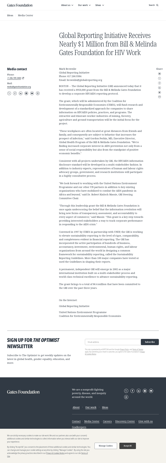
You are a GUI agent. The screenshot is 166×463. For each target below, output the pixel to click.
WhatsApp (159, 92)
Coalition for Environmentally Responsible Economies (90, 315)
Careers (107, 421)
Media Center (25, 15)
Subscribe (150, 341)
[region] (83, 446)
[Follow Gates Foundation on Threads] (38, 93)
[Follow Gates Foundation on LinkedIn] (21, 93)
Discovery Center (125, 421)
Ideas (10, 15)
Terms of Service (138, 349)
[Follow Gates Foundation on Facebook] (15, 93)
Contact (76, 421)
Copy (159, 96)
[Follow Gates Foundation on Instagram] (26, 93)
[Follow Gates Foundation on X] (9, 93)
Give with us (145, 421)
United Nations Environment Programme (83, 312)
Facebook (159, 83)
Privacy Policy (124, 349)
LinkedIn (159, 87)
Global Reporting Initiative (74, 306)
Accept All (128, 445)
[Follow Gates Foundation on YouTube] (32, 93)
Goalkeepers (79, 427)
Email (159, 73)
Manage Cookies (106, 445)
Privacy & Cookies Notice (55, 453)
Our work (90, 407)
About (76, 407)
